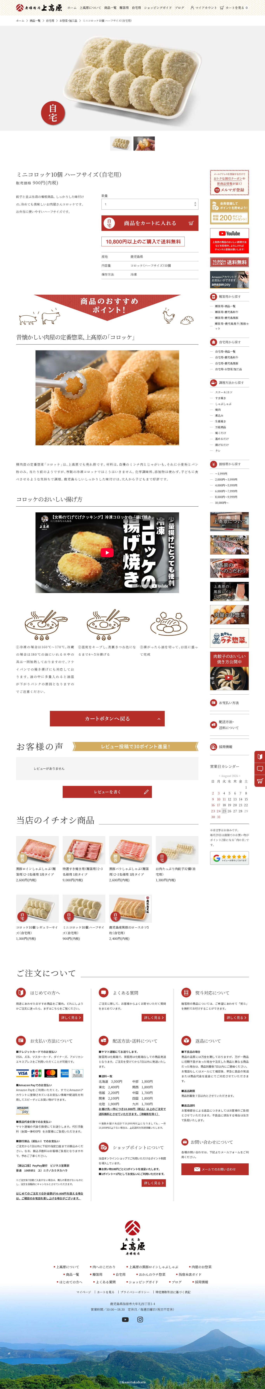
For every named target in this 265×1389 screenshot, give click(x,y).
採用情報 (225, 746)
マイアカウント (206, 7)
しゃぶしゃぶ (223, 404)
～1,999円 (221, 474)
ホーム (72, 7)
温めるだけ (222, 439)
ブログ (179, 7)
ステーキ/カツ (223, 392)
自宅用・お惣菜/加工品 (228, 369)
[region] (107, 768)
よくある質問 (106, 1281)
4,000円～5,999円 (226, 485)
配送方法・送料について (229, 724)
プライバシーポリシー (135, 1292)
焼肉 (218, 410)
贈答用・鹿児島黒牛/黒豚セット (232, 326)
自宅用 (136, 7)
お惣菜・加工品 (68, 20)
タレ (218, 450)
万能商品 (220, 427)
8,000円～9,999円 (226, 497)
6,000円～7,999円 (226, 491)
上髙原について (90, 7)
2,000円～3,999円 (226, 479)
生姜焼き (220, 421)
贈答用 (124, 7)
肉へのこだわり (104, 1266)
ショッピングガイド (158, 7)
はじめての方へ (70, 1281)
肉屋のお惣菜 (201, 1266)
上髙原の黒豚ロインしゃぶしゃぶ (153, 1266)
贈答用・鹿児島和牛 (226, 312)
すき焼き (220, 398)
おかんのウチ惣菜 (152, 1274)
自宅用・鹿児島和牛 (226, 357)
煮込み (219, 415)
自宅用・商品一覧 (225, 351)
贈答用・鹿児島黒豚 (226, 318)
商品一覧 (110, 7)
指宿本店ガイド (190, 1274)
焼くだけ (220, 433)
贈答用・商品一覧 (225, 306)
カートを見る (237, 7)
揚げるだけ (222, 445)
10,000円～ (222, 503)
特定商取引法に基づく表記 (173, 1292)
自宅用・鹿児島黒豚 (226, 363)
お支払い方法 (229, 702)
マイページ (83, 1292)
